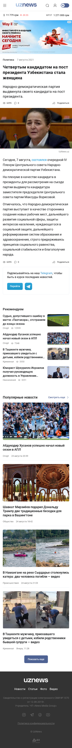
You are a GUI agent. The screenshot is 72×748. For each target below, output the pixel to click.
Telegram (46, 273)
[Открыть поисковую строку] (47, 5)
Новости (19, 689)
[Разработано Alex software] (36, 740)
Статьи (32, 689)
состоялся (39, 160)
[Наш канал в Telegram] (32, 715)
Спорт (6, 456)
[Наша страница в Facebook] (40, 715)
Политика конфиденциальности (36, 723)
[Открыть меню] (5, 5)
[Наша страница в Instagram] (24, 715)
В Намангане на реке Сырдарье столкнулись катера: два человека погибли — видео (36, 574)
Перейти (15, 286)
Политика (8, 59)
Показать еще (36, 659)
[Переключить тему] (65, 5)
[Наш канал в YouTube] (48, 715)
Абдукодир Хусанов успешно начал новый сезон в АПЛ (33, 447)
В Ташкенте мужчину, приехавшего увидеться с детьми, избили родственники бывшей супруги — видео (34, 638)
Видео (54, 689)
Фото (43, 689)
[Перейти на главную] (26, 5)
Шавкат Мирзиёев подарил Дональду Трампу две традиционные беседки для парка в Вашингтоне (32, 511)
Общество (8, 521)
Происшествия (11, 583)
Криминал (8, 648)
